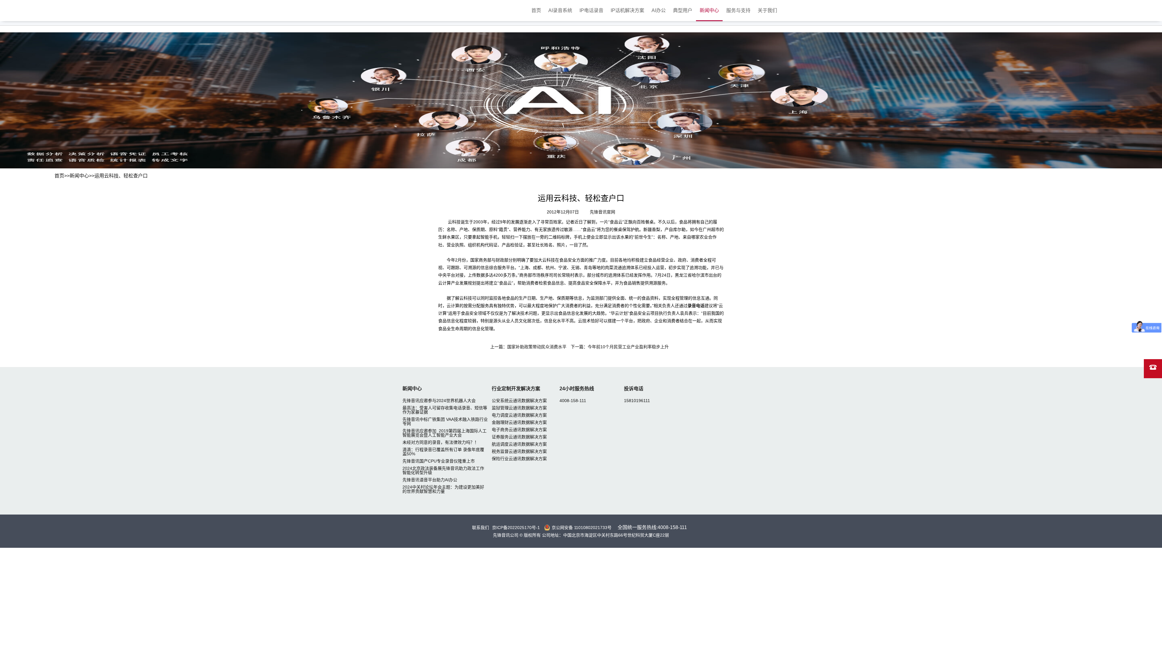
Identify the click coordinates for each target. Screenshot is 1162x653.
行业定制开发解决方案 (516, 388)
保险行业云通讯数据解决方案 (519, 458)
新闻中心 (709, 10)
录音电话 (696, 305)
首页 (536, 10)
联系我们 (480, 527)
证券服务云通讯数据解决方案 (519, 436)
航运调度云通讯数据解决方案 (519, 444)
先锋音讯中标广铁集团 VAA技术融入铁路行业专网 (445, 421)
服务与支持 (738, 10)
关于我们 (767, 10)
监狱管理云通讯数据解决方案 (519, 407)
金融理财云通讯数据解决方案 (519, 422)
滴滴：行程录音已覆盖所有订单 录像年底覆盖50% (443, 451)
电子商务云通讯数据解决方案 (519, 429)
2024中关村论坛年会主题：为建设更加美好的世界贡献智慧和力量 (443, 489)
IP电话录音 (591, 10)
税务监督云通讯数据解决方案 (519, 451)
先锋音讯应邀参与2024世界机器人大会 (439, 400)
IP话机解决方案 (627, 10)
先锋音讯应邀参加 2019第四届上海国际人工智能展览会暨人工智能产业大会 (444, 432)
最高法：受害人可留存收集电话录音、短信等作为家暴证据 (444, 409)
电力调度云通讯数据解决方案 (519, 415)
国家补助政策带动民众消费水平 (536, 346)
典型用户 (682, 10)
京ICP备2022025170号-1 (516, 527)
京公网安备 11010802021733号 (582, 527)
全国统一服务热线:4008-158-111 (652, 527)
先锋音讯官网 (602, 212)
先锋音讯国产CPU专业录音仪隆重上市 (438, 461)
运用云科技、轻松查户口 (121, 175)
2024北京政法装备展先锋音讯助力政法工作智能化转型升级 (443, 470)
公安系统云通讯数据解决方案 (519, 400)
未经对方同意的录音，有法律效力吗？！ (440, 442)
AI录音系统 (560, 10)
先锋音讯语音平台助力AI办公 (429, 479)
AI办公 (659, 10)
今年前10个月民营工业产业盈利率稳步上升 (628, 346)
